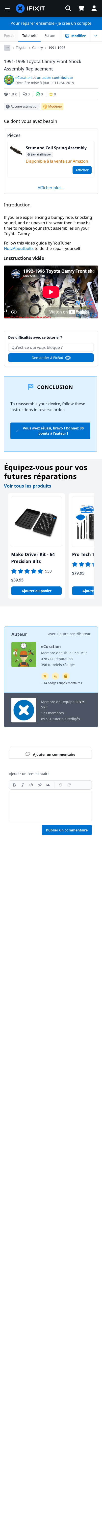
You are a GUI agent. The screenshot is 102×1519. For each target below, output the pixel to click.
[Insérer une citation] (48, 785)
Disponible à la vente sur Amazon (57, 161)
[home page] (30, 8)
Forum (50, 35)
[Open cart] (81, 8)
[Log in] (94, 8)
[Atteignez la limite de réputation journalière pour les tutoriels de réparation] (66, 676)
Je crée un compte (74, 23)
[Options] (7, 48)
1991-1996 (56, 47)
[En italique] (23, 785)
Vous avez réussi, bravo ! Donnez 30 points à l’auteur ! (53, 431)
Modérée (55, 106)
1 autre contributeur (74, 633)
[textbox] (50, 806)
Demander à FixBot (47, 357)
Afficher (82, 170)
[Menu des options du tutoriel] (96, 36)
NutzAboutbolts (19, 248)
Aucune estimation (24, 106)
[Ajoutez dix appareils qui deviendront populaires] (55, 676)
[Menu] (7, 8)
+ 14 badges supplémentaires (61, 683)
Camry (37, 47)
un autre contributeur (55, 77)
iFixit (80, 701)
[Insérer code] (31, 785)
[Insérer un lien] (40, 785)
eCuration (23, 77)
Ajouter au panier (36, 590)
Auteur (19, 634)
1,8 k (13, 94)
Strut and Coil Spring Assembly (56, 148)
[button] (68, 8)
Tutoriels (29, 35)
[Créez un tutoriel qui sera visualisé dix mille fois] (45, 676)
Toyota (21, 47)
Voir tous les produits (27, 486)
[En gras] (14, 785)
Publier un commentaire (67, 830)
